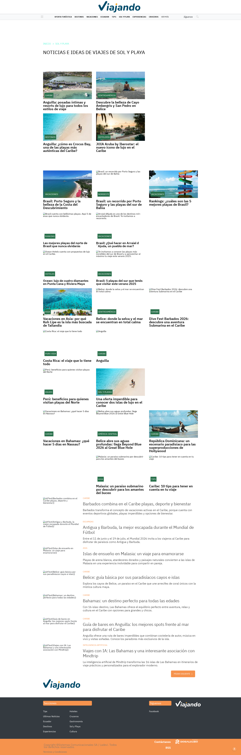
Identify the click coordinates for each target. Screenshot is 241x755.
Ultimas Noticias (51, 716)
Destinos (79, 17)
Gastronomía (76, 721)
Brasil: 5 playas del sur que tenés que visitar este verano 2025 (119, 282)
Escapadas (88, 521)
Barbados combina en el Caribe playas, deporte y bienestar (137, 503)
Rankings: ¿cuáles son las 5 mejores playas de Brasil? (170, 203)
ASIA (85, 548)
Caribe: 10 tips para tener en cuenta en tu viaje (171, 488)
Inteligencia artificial (95, 645)
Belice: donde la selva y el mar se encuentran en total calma (119, 320)
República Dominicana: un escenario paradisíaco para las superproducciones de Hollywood (172, 446)
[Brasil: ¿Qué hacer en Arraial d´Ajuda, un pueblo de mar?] (120, 226)
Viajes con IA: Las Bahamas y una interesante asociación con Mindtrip (139, 653)
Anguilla (102, 360)
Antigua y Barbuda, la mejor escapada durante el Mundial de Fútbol (138, 529)
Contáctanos (162, 742)
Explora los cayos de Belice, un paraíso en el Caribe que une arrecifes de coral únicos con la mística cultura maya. (139, 585)
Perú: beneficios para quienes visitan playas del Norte (66, 401)
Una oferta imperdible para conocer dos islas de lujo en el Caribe (119, 402)
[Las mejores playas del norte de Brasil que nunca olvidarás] (67, 226)
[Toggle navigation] (41, 17)
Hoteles (73, 711)
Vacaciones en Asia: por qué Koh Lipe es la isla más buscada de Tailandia (67, 322)
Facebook (154, 711)
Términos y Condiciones (55, 751)
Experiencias (139, 17)
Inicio (47, 43)
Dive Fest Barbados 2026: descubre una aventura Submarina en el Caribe (169, 322)
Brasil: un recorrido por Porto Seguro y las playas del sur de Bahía (119, 204)
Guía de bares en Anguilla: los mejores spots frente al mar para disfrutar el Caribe (136, 627)
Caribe (86, 498)
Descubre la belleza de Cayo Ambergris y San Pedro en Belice (117, 105)
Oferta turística (63, 17)
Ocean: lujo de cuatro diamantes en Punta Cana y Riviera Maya (65, 282)
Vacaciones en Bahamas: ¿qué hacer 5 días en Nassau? (66, 442)
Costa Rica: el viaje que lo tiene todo (67, 362)
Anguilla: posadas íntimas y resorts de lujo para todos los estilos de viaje (65, 105)
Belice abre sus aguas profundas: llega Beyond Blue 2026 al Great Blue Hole (118, 444)
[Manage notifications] (234, 749)
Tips (114, 17)
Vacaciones (92, 17)
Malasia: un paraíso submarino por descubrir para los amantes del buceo (120, 489)
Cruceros (153, 17)
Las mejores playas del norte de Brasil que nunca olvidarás (65, 244)
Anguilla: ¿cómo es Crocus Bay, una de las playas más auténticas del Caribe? (67, 147)
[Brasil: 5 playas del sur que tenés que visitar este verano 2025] (120, 264)
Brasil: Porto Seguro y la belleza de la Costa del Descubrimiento (61, 204)
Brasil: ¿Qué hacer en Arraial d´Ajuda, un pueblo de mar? (117, 244)
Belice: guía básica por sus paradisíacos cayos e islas (131, 577)
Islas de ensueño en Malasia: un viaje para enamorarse (133, 553)
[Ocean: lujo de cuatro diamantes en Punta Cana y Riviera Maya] (67, 264)
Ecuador (105, 17)
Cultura (73, 731)
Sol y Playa (124, 17)
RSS (168, 748)
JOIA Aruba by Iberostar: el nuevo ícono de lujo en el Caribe (117, 147)
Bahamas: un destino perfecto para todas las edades (131, 600)
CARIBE (86, 571)
